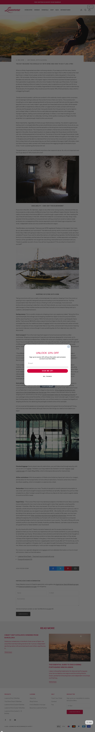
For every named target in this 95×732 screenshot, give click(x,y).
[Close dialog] (69, 346)
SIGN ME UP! (47, 371)
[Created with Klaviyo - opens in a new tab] (47, 386)
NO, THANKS (47, 376)
